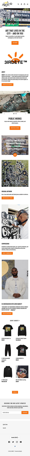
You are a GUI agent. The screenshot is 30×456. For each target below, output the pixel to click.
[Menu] (27, 4)
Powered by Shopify (18, 451)
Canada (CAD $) (14, 437)
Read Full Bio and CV (7, 84)
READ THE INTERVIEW (7, 313)
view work (15, 42)
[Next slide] (25, 113)
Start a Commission (7, 253)
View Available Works (8, 197)
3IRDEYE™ (13, 451)
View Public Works (15, 128)
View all (15, 392)
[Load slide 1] (13, 113)
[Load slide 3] (16, 113)
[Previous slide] (4, 113)
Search (4, 428)
